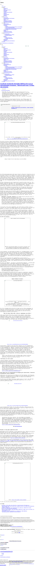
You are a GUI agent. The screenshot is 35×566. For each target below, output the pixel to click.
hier (19, 532)
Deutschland (5, 10)
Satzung (6, 66)
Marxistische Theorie (6, 33)
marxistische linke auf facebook (8, 32)
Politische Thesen (6, 59)
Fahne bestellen (6, 39)
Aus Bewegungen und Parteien (8, 12)
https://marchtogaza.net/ (18, 426)
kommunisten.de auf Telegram (8, 22)
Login (3, 553)
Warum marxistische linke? (7, 24)
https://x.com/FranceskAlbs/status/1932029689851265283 (11, 424)
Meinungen (5, 13)
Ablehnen (4, 564)
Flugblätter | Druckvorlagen (9, 38)
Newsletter (3, 41)
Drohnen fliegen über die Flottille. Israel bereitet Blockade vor (15, 505)
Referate (5, 76)
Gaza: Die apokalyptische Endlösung (18, 437)
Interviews (5, 15)
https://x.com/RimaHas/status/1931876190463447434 (17, 138)
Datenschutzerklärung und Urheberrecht (9, 40)
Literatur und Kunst (6, 14)
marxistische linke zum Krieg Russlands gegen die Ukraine (13, 28)
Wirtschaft (5, 11)
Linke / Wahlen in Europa (7, 9)
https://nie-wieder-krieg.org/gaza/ (19, 499)
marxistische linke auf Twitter (8, 31)
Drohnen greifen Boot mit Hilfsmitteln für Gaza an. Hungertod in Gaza (16, 507)
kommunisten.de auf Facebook (8, 21)
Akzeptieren (1, 564)
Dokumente (5, 25)
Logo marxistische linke (8, 37)
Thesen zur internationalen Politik (10, 27)
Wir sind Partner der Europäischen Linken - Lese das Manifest (13, 26)
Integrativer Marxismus (8, 35)
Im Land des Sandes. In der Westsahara (9, 18)
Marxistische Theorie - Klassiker (9, 34)
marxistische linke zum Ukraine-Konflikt (10, 29)
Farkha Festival (6, 17)
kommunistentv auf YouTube (8, 20)
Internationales (6, 8)
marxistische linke (6, 23)
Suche (4, 6)
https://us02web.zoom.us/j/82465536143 (16, 526)
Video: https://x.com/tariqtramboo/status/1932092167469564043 (17, 405)
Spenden (5, 30)
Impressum (1, 555)
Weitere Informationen (3, 565)
